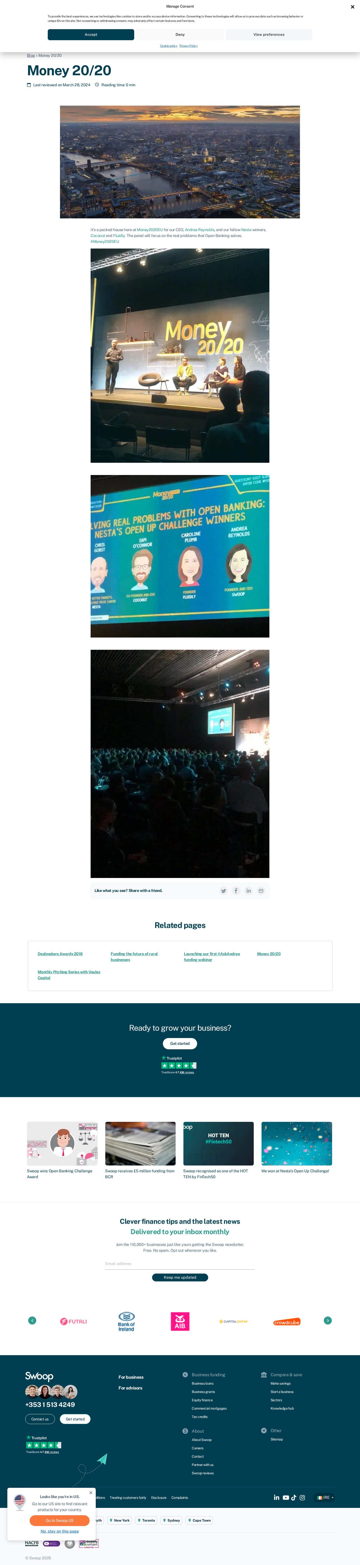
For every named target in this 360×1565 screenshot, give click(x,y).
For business (131, 1377)
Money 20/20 (269, 954)
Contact (198, 1456)
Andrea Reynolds (200, 229)
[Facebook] (236, 890)
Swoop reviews (203, 1473)
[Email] (261, 890)
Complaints (179, 1498)
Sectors (276, 1400)
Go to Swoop (60, 1520)
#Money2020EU (105, 241)
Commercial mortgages (209, 1408)
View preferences (269, 34)
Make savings (281, 1383)
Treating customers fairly (128, 1498)
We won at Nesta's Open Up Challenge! (295, 1171)
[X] (223, 890)
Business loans (202, 1383)
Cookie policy (168, 46)
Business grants (203, 1392)
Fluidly (119, 235)
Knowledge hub (282, 1408)
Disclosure (159, 1498)
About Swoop (202, 1440)
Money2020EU (150, 229)
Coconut (98, 235)
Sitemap (277, 1439)
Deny (180, 34)
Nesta (245, 229)
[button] (352, 6)
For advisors (130, 1387)
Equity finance (202, 1400)
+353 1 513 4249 (50, 1404)
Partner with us (203, 1465)
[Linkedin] (248, 890)
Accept (91, 34)
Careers (198, 1448)
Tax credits (200, 1417)
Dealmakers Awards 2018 (60, 954)
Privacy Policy (188, 46)
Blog (31, 55)
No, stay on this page (60, 1531)
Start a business (282, 1392)
